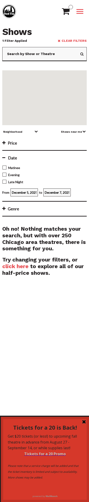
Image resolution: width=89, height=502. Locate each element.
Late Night (15, 182)
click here (15, 266)
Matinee (14, 168)
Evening (14, 175)
